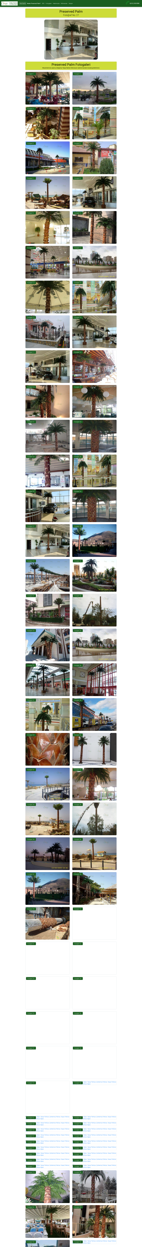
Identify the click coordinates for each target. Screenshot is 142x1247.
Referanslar (64, 3)
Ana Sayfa (23, 3)
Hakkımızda (56, 3)
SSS (43, 3)
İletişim (71, 3)
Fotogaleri (49, 3)
